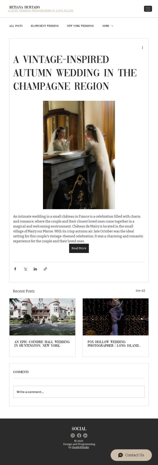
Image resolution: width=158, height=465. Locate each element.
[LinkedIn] (85, 435)
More (105, 26)
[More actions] (142, 47)
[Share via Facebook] (15, 269)
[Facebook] (79, 435)
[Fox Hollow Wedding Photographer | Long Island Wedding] (116, 316)
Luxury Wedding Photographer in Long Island (40, 10)
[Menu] (148, 9)
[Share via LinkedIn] (35, 269)
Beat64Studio (80, 447)
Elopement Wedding (45, 26)
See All (140, 290)
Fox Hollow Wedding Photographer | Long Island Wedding (113, 344)
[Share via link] (45, 269)
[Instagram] (73, 435)
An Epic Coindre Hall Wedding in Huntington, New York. (42, 344)
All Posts (16, 26)
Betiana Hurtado (24, 7)
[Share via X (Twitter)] (25, 269)
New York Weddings (80, 26)
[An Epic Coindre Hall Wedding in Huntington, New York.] (42, 316)
